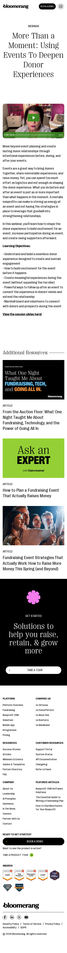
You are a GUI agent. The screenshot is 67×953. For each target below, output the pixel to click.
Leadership (9, 793)
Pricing (6, 735)
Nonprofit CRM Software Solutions (49, 790)
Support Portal (44, 749)
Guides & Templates (14, 764)
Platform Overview (13, 705)
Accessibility (10, 927)
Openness (8, 803)
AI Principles (9, 798)
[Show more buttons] (60, 135)
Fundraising (9, 710)
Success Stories (12, 749)
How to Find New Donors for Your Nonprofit (49, 807)
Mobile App (9, 725)
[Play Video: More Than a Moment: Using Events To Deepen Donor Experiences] (33, 117)
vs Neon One (42, 715)
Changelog (41, 764)
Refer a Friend (43, 769)
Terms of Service (32, 923)
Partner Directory (12, 769)
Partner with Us (11, 818)
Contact (7, 823)
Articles (7, 754)
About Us (8, 788)
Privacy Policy (52, 923)
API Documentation (46, 759)
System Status (44, 754)
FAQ (5, 774)
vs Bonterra (42, 720)
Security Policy (11, 923)
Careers (7, 813)
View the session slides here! (22, 314)
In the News (9, 808)
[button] (60, 6)
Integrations (9, 730)
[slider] (35, 135)
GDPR (23, 927)
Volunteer (8, 720)
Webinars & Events (13, 759)
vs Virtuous (42, 705)
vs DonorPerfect (45, 710)
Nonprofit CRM (11, 715)
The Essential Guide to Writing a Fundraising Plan (49, 799)
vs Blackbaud (43, 725)
